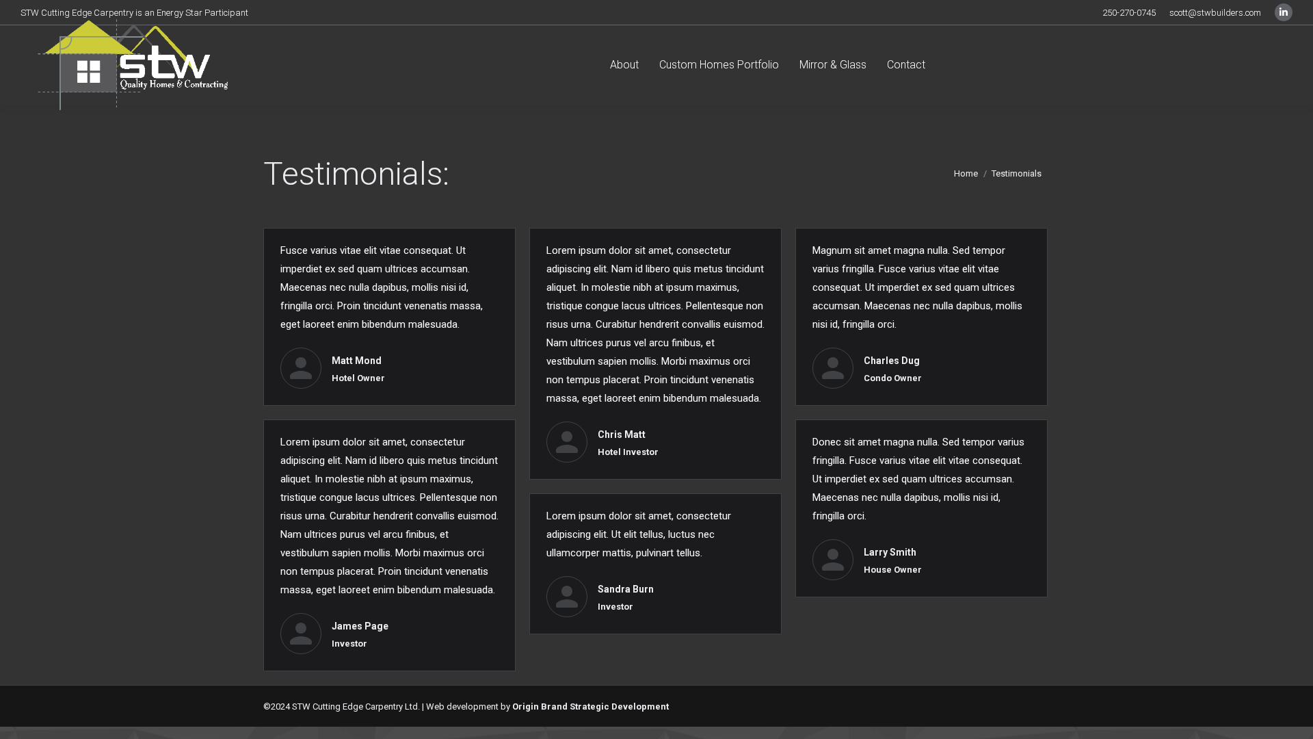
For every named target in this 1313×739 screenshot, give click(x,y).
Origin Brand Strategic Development (590, 706)
